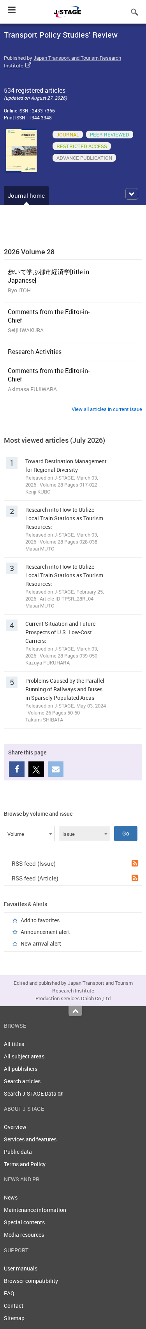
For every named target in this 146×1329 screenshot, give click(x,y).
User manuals (20, 1268)
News (11, 1197)
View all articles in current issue (107, 409)
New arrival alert (41, 943)
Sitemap (14, 1318)
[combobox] (29, 833)
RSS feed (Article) (35, 878)
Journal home (26, 195)
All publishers (20, 1068)
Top (75, 1011)
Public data (18, 1151)
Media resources (24, 1234)
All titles (14, 1044)
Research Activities (35, 351)
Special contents (24, 1222)
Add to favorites (40, 920)
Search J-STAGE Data (31, 1093)
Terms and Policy (25, 1164)
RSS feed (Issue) (34, 863)
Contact (13, 1305)
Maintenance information (35, 1209)
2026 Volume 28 (29, 251)
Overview (15, 1127)
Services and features (30, 1139)
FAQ (9, 1293)
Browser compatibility (31, 1280)
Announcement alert (45, 931)
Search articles (22, 1081)
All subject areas (24, 1056)
